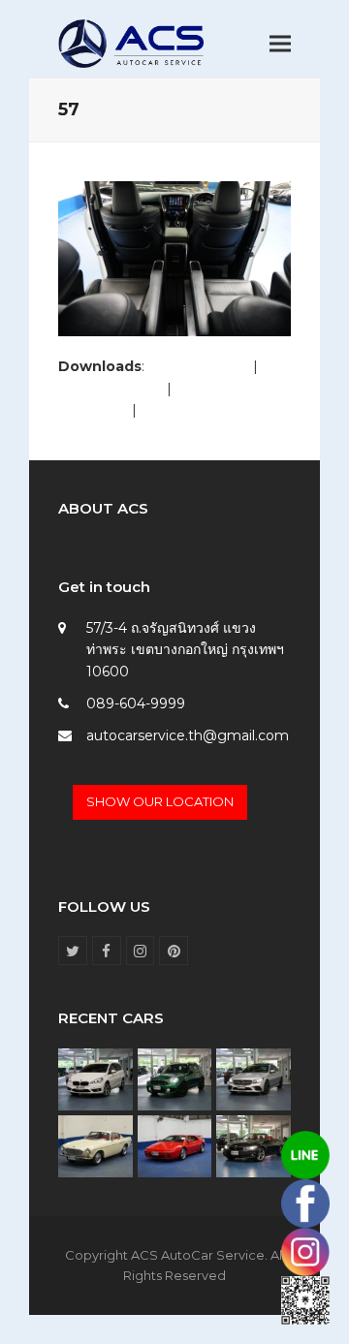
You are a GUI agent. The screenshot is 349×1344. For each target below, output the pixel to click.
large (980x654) (110, 388)
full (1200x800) (198, 366)
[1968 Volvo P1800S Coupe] (95, 1144)
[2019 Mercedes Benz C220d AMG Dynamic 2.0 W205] (253, 1078)
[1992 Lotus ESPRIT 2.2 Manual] (175, 1144)
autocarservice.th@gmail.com (187, 735)
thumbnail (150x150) (207, 410)
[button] (280, 44)
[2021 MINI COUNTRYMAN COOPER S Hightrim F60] (175, 1078)
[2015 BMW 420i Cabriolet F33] (253, 1144)
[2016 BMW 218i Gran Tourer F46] (95, 1078)
